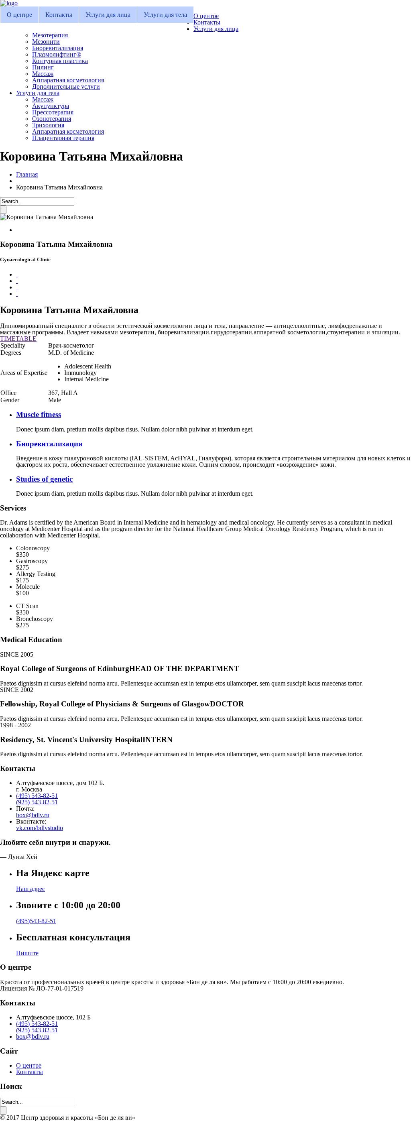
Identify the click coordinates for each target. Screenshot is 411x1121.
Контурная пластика (60, 60)
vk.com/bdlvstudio (39, 827)
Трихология (48, 125)
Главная (27, 174)
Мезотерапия (50, 35)
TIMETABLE (18, 338)
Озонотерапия (51, 118)
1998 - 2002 (15, 725)
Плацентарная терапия (63, 137)
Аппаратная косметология (68, 80)
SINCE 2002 (16, 689)
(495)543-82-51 (36, 921)
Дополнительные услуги (66, 86)
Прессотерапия (52, 112)
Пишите (27, 953)
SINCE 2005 (16, 654)
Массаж (42, 73)
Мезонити (46, 41)
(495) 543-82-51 (37, 795)
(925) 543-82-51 (37, 802)
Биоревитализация (57, 48)
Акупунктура (50, 105)
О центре (19, 14)
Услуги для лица (107, 14)
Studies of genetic (44, 479)
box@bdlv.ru (32, 815)
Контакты (58, 14)
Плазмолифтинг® (56, 54)
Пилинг (43, 67)
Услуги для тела (165, 14)
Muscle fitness (38, 414)
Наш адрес (30, 888)
